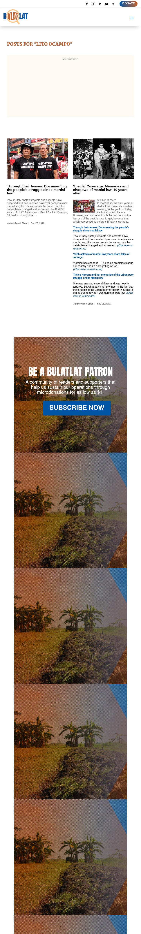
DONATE (128, 3)
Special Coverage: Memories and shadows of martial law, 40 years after (103, 222)
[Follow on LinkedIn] (100, 3)
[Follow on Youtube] (106, 3)
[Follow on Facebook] (86, 3)
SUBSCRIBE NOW (76, 408)
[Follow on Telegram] (113, 3)
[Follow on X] (93, 3)
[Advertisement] (70, 88)
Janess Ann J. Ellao (17, 223)
